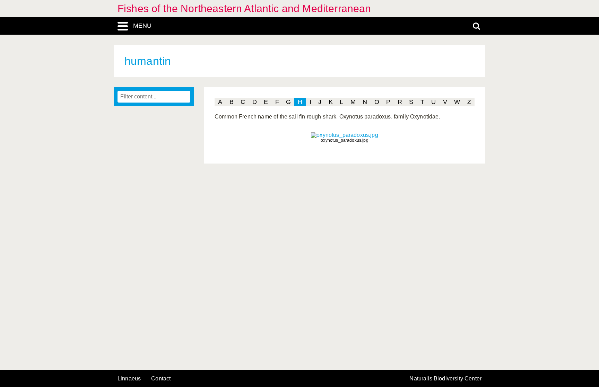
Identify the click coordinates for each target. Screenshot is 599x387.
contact (161, 378)
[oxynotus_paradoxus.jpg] (344, 135)
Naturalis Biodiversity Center (445, 378)
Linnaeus (129, 378)
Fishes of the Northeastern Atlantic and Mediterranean (244, 8)
